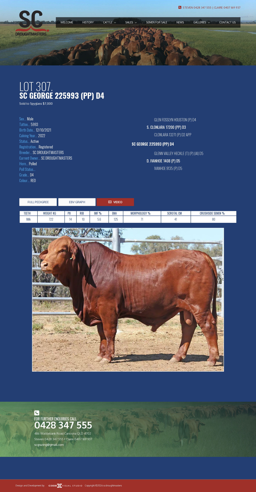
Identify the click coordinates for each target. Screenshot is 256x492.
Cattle (107, 22)
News (180, 22)
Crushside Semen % (212, 213)
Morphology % (140, 213)
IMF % (98, 213)
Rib (82, 213)
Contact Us (227, 22)
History (88, 22)
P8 (69, 213)
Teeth (27, 213)
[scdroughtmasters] (32, 23)
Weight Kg (49, 213)
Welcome (67, 22)
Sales (129, 22)
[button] (38, 202)
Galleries (199, 22)
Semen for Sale (156, 22)
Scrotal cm (174, 213)
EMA (114, 213)
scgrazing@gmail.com (49, 445)
